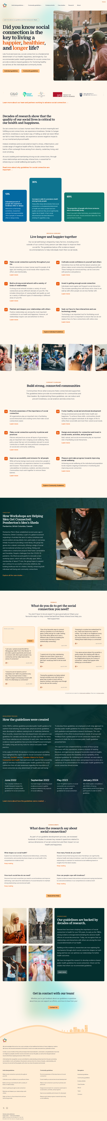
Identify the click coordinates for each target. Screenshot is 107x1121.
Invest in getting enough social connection (14, 1088)
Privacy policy (6, 1115)
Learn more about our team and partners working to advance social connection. (35, 102)
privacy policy (100, 693)
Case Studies (81, 1084)
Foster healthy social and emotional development (53, 1079)
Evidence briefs (50, 5)
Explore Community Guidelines (53, 485)
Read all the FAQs (53, 896)
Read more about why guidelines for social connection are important (26, 168)
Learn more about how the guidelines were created (24, 801)
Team (79, 1091)
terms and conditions (85, 693)
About (79, 5)
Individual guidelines (17, 5)
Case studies (61, 5)
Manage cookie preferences (9, 1114)
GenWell (14, 757)
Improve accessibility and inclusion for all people (53, 1093)
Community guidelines (34, 5)
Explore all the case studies (13, 575)
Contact (80, 1094)
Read (36, 20)
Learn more (62, 972)
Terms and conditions (15, 1115)
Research (71, 5)
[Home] (5, 5)
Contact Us (53, 1007)
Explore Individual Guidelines (53, 332)
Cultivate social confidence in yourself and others (16, 1079)
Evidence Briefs (82, 1081)
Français (104, 1)
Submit (30, 641)
